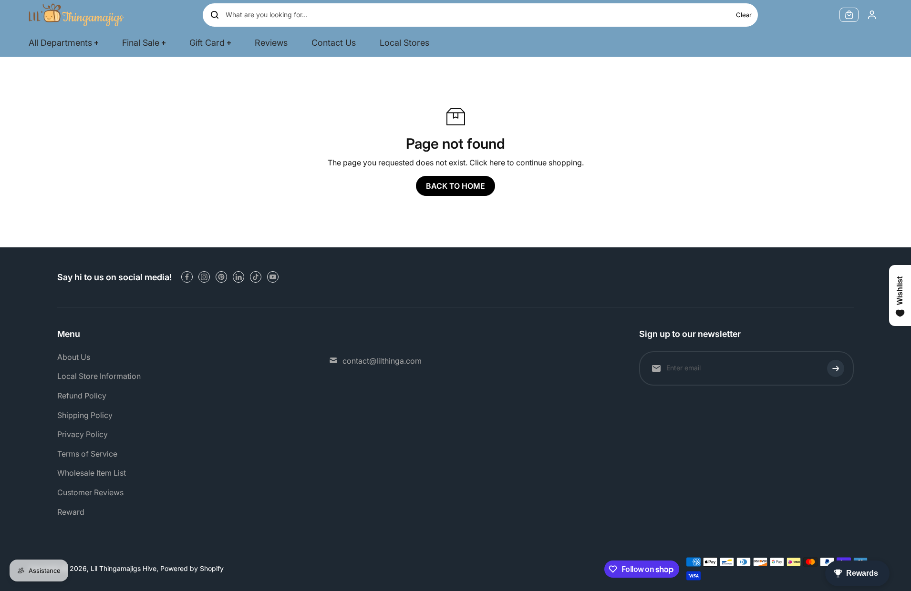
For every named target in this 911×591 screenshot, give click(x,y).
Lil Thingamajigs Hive (123, 568)
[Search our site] (214, 15)
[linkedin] (238, 277)
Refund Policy (81, 395)
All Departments (60, 43)
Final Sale (140, 43)
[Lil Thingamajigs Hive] (76, 15)
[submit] (836, 368)
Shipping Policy (85, 415)
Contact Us (333, 43)
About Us (73, 357)
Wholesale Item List (91, 473)
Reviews (271, 43)
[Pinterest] (221, 277)
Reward (70, 512)
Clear (744, 15)
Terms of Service (87, 454)
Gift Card (207, 43)
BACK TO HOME (455, 186)
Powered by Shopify (192, 568)
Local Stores (404, 43)
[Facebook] (187, 277)
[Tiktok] (255, 277)
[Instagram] (204, 277)
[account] (871, 15)
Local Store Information (99, 376)
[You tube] (273, 277)
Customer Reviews (90, 492)
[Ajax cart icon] (849, 15)
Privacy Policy (82, 434)
